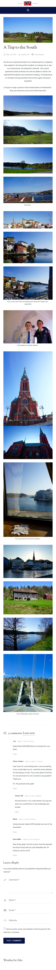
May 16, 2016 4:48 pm (33, 796)
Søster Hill (25, 55)
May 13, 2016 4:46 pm (26, 741)
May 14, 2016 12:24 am (34, 761)
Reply (15, 754)
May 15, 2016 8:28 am (27, 819)
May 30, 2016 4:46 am (31, 839)
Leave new (29, 733)
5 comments (39, 55)
